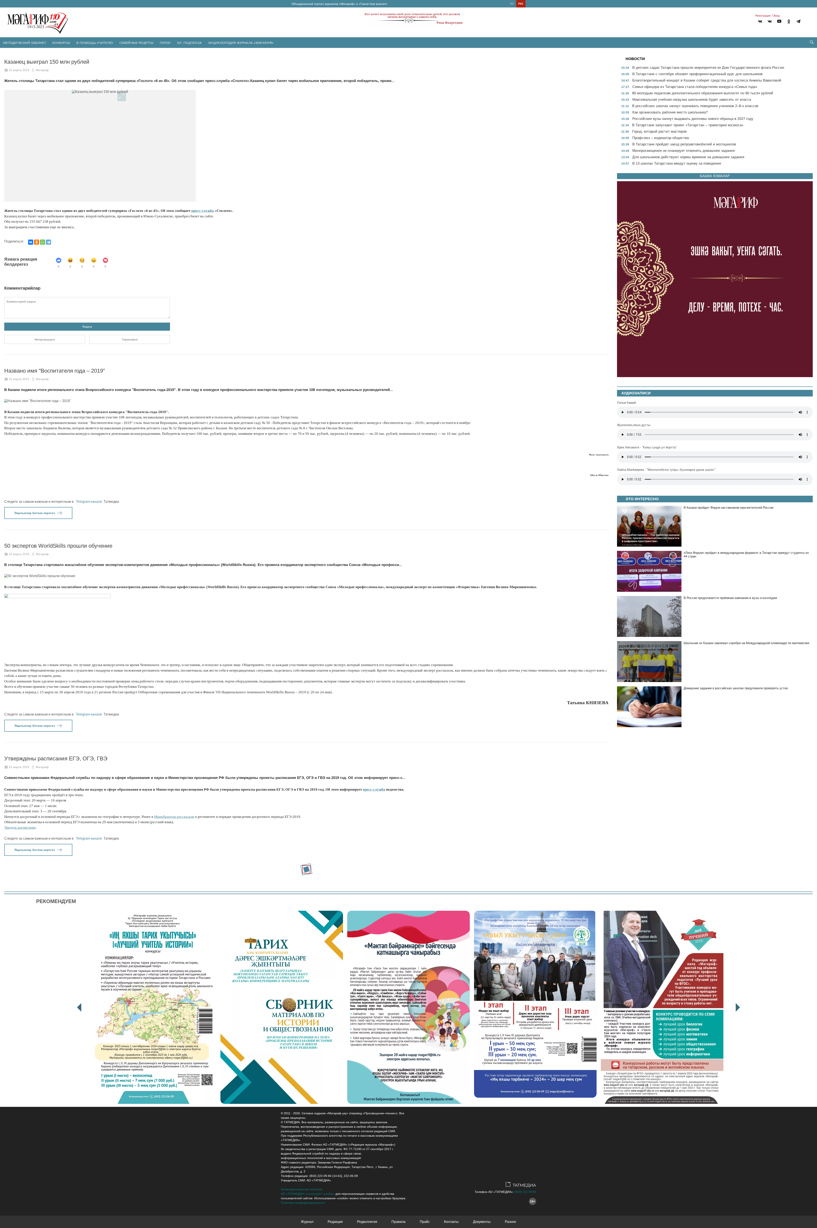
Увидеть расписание (20, 828)
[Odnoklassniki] (789, 22)
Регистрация (763, 15)
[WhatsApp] (42, 242)
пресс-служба (202, 211)
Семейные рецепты (136, 42)
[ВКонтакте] (30, 242)
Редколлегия (367, 1222)
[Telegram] (798, 22)
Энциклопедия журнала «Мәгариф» (241, 42)
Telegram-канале (89, 501)
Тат (512, 4)
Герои (165, 42)
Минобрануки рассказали (174, 817)
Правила (398, 1222)
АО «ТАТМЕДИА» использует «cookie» (308, 1193)
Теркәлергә (130, 339)
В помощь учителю (94, 42)
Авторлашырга (44, 339)
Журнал (307, 1222)
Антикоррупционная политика (302, 1189)
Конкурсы (61, 42)
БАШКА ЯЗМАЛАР (715, 176)
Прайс (425, 1222)
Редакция (335, 1222)
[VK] (760, 22)
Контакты (451, 1222)
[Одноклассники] (36, 242)
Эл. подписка (189, 42)
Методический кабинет (24, 42)
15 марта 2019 (19, 70)
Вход (777, 15)
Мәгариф (42, 70)
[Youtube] (779, 22)
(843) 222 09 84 (525, 1192)
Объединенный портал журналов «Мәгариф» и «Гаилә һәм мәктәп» (339, 4)
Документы (482, 1222)
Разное (510, 1222)
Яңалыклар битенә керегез (34, 513)
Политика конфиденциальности (303, 1202)
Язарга (87, 326)
